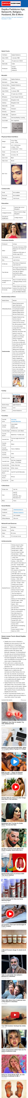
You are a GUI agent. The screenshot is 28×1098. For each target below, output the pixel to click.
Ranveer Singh (16, 394)
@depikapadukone (18, 509)
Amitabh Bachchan (16, 421)
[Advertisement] (14, 36)
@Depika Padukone (18, 512)
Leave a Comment (6, 17)
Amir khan (14, 419)
